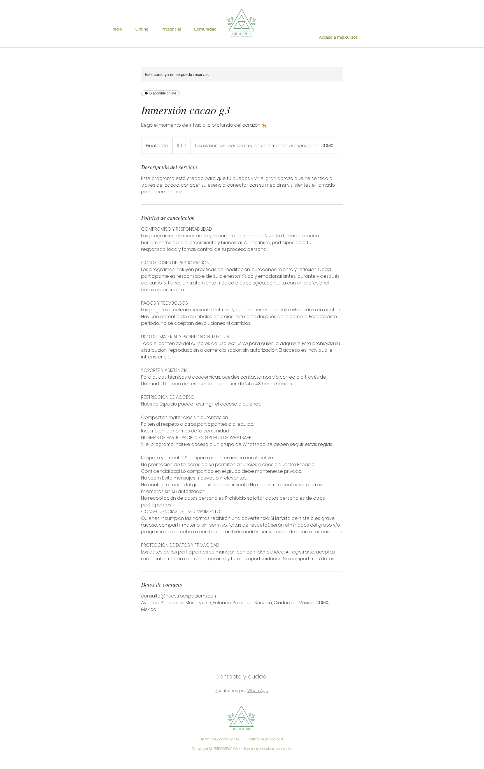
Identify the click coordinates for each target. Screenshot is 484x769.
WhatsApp (257, 690)
